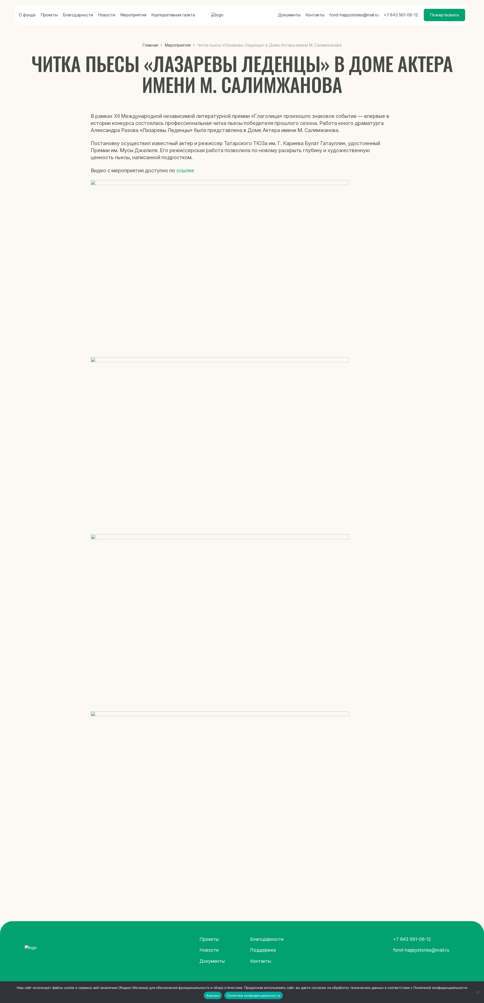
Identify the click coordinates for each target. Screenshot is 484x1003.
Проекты (49, 14)
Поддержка (263, 950)
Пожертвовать (444, 14)
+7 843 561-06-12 (401, 14)
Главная (150, 45)
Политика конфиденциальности (253, 995)
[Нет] (477, 992)
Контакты (315, 14)
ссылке (185, 171)
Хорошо (213, 995)
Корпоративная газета (173, 14)
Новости (106, 14)
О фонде (27, 14)
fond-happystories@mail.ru (354, 14)
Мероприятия (133, 14)
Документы (289, 14)
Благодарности (78, 14)
